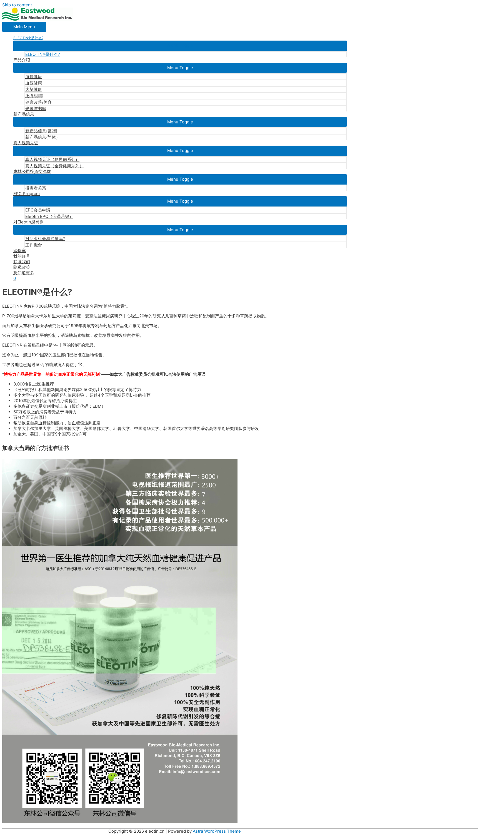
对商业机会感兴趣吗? (45, 238)
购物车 (19, 250)
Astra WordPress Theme (217, 831)
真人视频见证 (25, 142)
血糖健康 (33, 76)
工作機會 (33, 245)
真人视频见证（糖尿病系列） (52, 159)
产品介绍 (21, 60)
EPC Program (26, 193)
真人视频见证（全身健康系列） (54, 165)
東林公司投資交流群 (32, 171)
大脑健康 (33, 89)
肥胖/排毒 (34, 95)
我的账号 (21, 256)
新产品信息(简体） (42, 137)
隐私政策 (21, 267)
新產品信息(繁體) (41, 130)
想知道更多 (23, 272)
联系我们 (21, 261)
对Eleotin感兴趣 (28, 222)
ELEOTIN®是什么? (42, 54)
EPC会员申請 (37, 210)
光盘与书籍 (35, 108)
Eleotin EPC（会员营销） (49, 216)
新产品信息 (23, 114)
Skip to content (17, 5)
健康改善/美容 (38, 102)
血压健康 (33, 83)
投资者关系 (35, 188)
